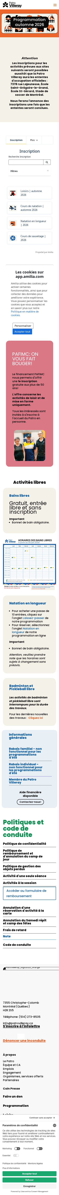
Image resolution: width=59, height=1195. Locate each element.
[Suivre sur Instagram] (11, 1037)
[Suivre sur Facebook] (3, 1037)
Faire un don (12, 1096)
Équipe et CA (11, 1065)
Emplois (8, 1069)
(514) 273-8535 (29, 1017)
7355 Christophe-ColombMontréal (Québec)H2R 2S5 (21, 1006)
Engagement (12, 1072)
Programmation (16, 1106)
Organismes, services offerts (23, 1076)
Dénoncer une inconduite (24, 1040)
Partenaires (11, 1080)
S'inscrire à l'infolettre (21, 1026)
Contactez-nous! (30, 802)
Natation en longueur (25, 630)
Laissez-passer (33, 618)
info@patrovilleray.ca (18, 1023)
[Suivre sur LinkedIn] (21, 1037)
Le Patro (8, 1061)
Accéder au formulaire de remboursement (26, 893)
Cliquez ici (35, 718)
